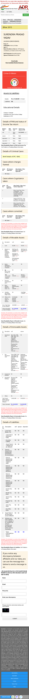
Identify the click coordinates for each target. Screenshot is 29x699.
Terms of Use (14, 684)
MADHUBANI (17, 19)
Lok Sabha (9, 11)
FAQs (14, 686)
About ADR (14, 675)
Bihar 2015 (10, 19)
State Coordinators (14, 678)
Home (2, 11)
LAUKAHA (5, 21)
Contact (14, 681)
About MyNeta (14, 673)
